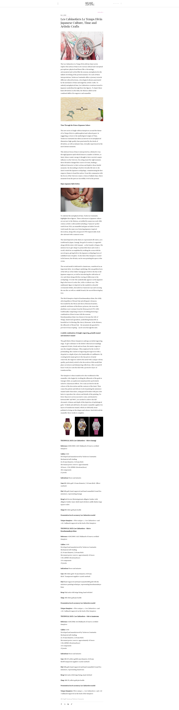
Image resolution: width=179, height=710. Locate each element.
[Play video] (82, 109)
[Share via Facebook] (61, 704)
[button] (58, 4)
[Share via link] (71, 704)
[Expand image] (68, 427)
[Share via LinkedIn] (68, 704)
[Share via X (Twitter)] (64, 704)
